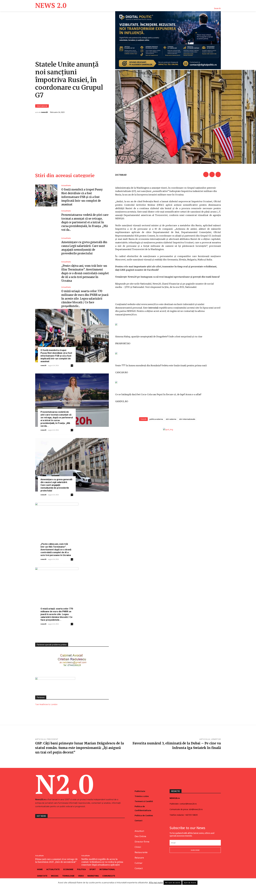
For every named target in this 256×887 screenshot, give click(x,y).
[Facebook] (206, 174)
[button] (217, 8)
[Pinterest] (218, 174)
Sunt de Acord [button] (190, 883)
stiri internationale (187, 419)
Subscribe (195, 850)
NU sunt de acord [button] (172, 883)
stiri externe (171, 419)
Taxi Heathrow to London (46, 704)
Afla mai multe (156, 882)
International (42, 106)
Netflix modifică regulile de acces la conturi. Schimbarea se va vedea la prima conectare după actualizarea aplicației (102, 862)
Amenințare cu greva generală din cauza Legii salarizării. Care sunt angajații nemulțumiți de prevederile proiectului (56, 485)
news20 (44, 112)
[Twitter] (212, 174)
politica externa (156, 419)
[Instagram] (177, 861)
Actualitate (66, 185)
